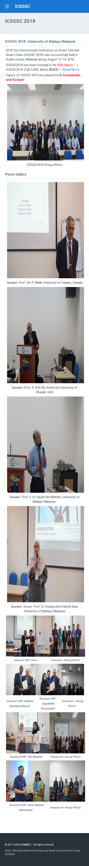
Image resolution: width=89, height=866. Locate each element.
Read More (71, 69)
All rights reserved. (43, 844)
